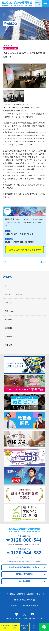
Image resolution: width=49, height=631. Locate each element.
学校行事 (8, 319)
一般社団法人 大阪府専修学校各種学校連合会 (23, 594)
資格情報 (8, 336)
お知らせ (8, 344)
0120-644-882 (26, 552)
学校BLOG (7, 276)
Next (42, 262)
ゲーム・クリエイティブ (15, 294)
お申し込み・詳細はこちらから (24, 249)
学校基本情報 (24, 581)
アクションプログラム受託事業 (23, 605)
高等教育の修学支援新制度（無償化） (24, 567)
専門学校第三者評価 (24, 574)
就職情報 (8, 328)
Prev (6, 262)
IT (5, 286)
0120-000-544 (26, 540)
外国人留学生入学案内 (23, 599)
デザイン (8, 302)
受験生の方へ (10, 311)
